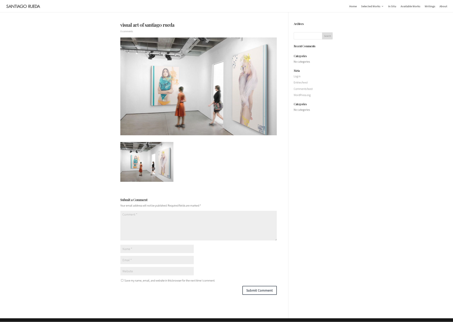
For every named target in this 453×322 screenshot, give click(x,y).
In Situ (392, 6)
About (443, 6)
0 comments (126, 31)
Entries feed (301, 82)
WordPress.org (302, 95)
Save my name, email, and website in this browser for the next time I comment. (169, 280)
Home (353, 6)
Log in (297, 76)
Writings (430, 6)
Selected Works (370, 6)
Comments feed (303, 89)
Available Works (410, 6)
